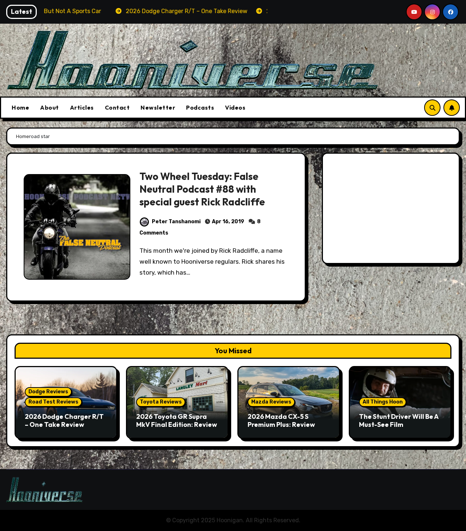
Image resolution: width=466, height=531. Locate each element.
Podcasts (200, 107)
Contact (117, 107)
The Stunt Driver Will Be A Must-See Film (398, 420)
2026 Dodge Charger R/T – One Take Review (64, 420)
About (49, 107)
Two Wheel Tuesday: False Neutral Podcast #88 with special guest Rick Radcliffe (202, 189)
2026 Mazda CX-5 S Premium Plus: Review (281, 420)
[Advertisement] (391, 210)
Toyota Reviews (161, 402)
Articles (82, 107)
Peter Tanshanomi (176, 222)
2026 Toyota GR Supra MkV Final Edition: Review (176, 420)
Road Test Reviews (53, 402)
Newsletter (158, 107)
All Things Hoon (383, 402)
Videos (235, 107)
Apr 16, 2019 (228, 222)
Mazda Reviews (271, 402)
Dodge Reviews (48, 392)
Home (20, 107)
